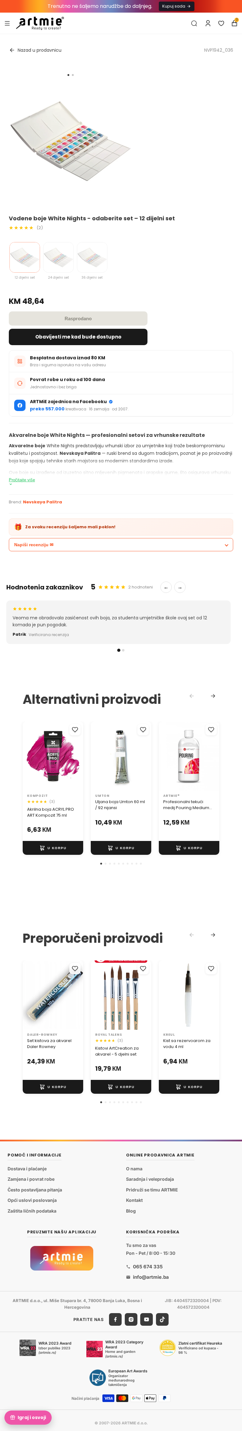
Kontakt (134, 1200)
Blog (131, 1211)
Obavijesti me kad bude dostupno (78, 336)
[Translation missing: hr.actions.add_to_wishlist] (75, 729)
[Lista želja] (221, 23)
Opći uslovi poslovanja (32, 1200)
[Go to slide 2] (73, 75)
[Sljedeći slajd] (76, 756)
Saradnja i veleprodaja (150, 1179)
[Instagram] (131, 1319)
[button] (101, 864)
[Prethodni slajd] (30, 756)
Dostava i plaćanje (27, 1168)
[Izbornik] (7, 23)
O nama (134, 1168)
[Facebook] (115, 1319)
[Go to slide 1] (68, 75)
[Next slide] (213, 696)
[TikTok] (162, 1319)
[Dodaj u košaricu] (53, 848)
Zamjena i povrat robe (31, 1179)
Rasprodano (78, 318)
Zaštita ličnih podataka (32, 1211)
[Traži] (194, 23)
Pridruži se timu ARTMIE (152, 1189)
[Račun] (208, 23)
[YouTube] (146, 1319)
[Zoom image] (70, 141)
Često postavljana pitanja (35, 1189)
